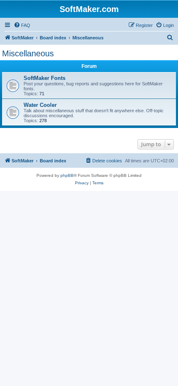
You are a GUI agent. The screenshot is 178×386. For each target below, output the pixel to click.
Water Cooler (40, 105)
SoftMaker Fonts (44, 78)
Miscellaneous (28, 53)
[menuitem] (22, 25)
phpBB (67, 175)
